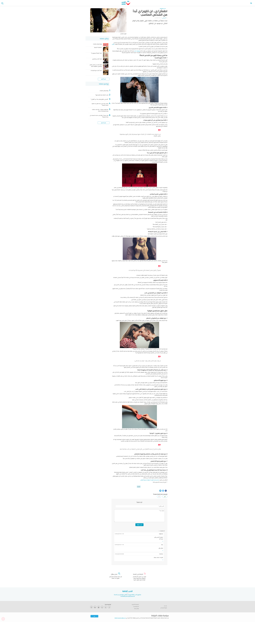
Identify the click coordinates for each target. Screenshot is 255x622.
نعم (94, 616)
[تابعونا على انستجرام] (91, 607)
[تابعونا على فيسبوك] (109, 607)
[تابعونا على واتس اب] (102, 607)
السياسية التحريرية (135, 604)
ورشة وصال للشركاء (97, 44)
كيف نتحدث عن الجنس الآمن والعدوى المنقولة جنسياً (96, 65)
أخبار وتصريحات (136, 606)
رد (162, 541)
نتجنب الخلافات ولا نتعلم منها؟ (101, 95)
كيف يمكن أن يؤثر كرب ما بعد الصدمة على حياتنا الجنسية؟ (99, 116)
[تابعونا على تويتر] (105, 607)
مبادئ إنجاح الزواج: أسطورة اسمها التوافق (149, 480)
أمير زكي (164, 18)
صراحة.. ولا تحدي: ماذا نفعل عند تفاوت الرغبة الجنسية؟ (100, 104)
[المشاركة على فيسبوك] (166, 491)
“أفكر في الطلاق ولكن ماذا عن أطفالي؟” (99, 99)
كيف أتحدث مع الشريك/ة (96, 70)
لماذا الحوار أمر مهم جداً (96, 53)
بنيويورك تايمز (137, 51)
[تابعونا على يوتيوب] (98, 607)
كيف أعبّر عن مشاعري (97, 59)
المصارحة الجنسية (98, 47)
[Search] (2, 3)
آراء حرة (138, 486)
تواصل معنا (136, 608)
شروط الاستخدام (164, 608)
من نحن (165, 606)
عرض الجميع (103, 78)
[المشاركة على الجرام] (160, 491)
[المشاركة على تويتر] (163, 491)
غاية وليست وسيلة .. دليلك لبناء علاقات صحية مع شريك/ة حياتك (100, 110)
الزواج (113, 44)
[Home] (126, 5)
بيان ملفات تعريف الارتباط (120, 618)
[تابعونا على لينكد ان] (95, 607)
